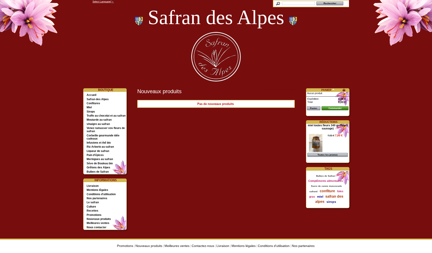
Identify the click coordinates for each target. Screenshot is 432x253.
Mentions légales (97, 190)
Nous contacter (96, 227)
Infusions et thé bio (99, 142)
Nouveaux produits (99, 219)
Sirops (91, 111)
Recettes (92, 210)
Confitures (93, 103)
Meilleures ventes (98, 223)
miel (320, 196)
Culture (91, 206)
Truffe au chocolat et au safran (106, 115)
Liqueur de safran (98, 151)
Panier (326, 90)
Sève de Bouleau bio (100, 163)
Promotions (94, 215)
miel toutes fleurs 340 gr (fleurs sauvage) (328, 127)
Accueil (91, 95)
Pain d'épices (95, 155)
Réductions (329, 122)
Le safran (93, 202)
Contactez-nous (203, 246)
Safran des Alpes (98, 99)
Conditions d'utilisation (101, 194)
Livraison (93, 185)
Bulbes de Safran (98, 171)
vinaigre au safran (98, 124)
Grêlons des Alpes (98, 167)
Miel (89, 107)
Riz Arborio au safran (100, 146)
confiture (327, 191)
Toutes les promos (327, 155)
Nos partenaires (97, 198)
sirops (331, 201)
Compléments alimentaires (325, 181)
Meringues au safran (100, 159)
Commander (335, 108)
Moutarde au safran (99, 119)
